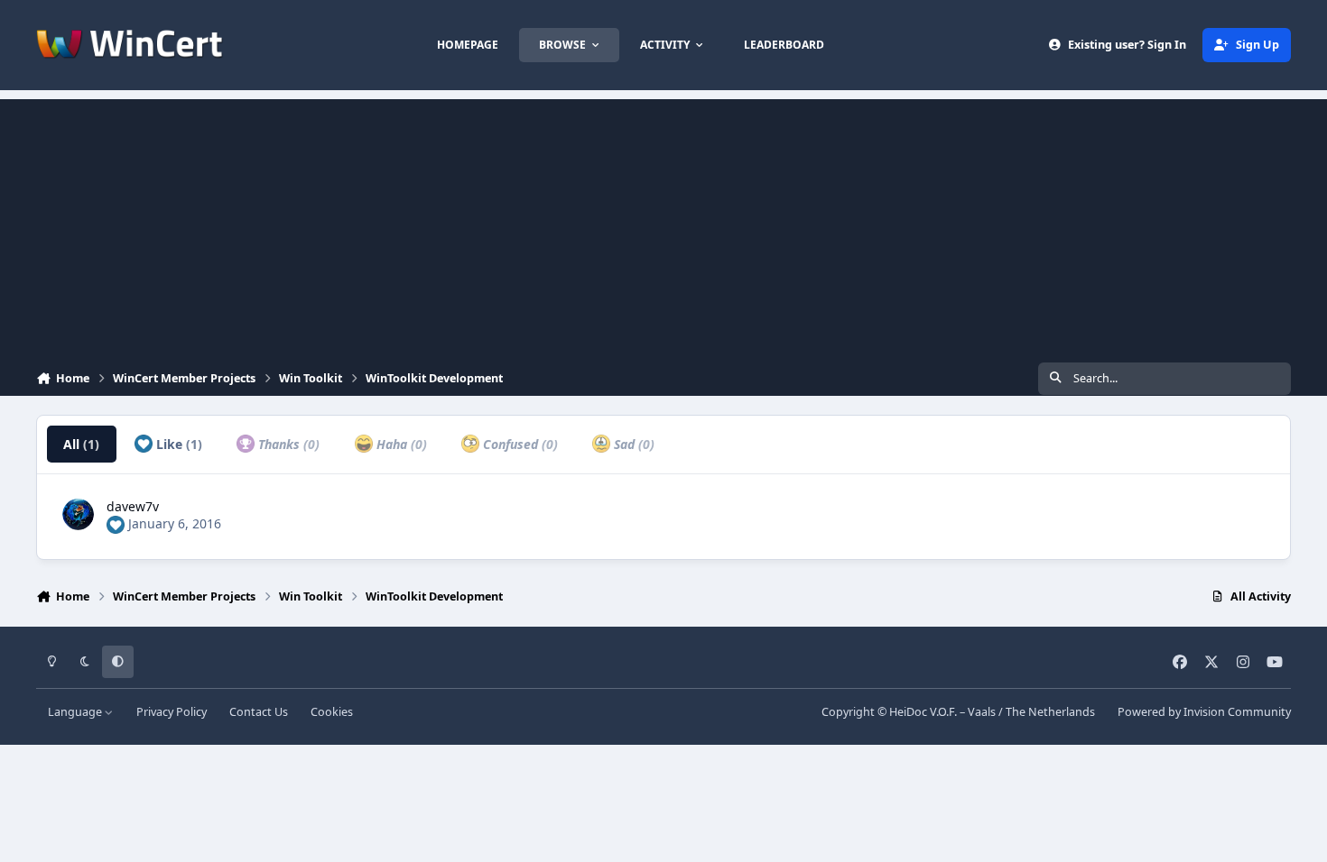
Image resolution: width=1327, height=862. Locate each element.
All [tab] (81, 444)
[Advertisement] (663, 225)
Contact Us (258, 712)
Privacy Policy (171, 712)
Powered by (1204, 712)
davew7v (133, 506)
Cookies (332, 712)
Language (76, 712)
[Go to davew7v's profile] (78, 514)
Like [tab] (177, 444)
